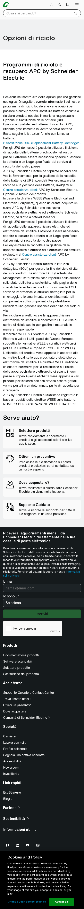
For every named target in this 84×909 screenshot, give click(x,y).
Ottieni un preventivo (17, 705)
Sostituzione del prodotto (21, 674)
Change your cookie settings (27, 901)
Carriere (9, 736)
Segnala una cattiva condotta (24, 755)
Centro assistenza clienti (20, 190)
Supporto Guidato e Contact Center (28, 693)
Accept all (61, 901)
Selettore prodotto (16, 668)
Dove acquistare (14, 711)
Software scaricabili (17, 661)
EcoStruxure (12, 792)
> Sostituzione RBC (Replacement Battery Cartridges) (41, 143)
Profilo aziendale (15, 749)
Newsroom (11, 767)
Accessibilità (12, 761)
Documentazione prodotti (21, 655)
